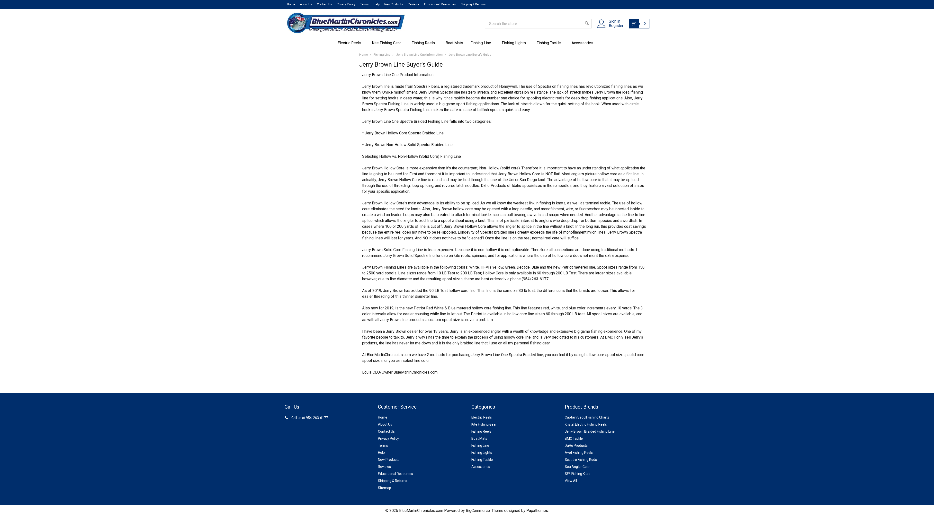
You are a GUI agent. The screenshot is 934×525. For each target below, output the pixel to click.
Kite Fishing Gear (386, 43)
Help (376, 4)
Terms (364, 4)
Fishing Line (480, 43)
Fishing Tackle (549, 43)
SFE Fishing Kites (577, 473)
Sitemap (384, 488)
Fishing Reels (423, 43)
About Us (306, 4)
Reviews (413, 4)
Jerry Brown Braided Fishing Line (590, 431)
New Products (393, 4)
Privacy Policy (346, 4)
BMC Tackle (574, 438)
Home (291, 4)
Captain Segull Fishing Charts (587, 417)
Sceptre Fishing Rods (581, 459)
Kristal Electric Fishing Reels (586, 424)
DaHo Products (576, 445)
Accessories (582, 43)
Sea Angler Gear (577, 466)
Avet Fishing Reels (579, 452)
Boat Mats (454, 43)
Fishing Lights (514, 43)
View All (571, 480)
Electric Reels (349, 43)
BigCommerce (478, 510)
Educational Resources (440, 4)
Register (616, 26)
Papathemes (537, 510)
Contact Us (324, 4)
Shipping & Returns (473, 4)
